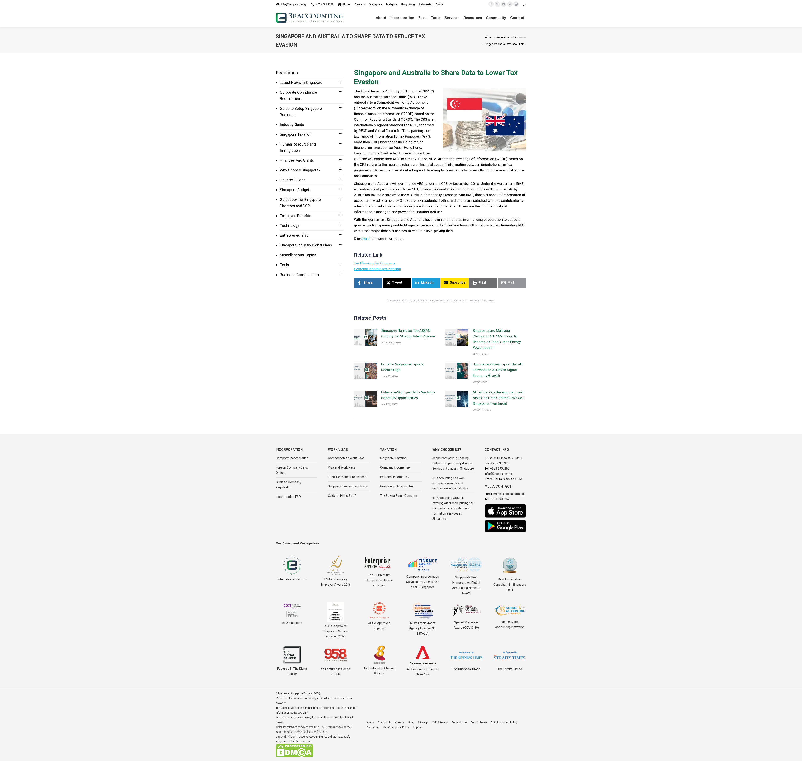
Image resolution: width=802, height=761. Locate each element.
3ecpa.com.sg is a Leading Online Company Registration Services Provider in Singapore (453, 463)
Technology (289, 225)
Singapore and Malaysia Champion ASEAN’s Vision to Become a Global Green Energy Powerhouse (497, 339)
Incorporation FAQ (288, 497)
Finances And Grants (297, 160)
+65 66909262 (499, 468)
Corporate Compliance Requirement (298, 95)
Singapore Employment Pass (347, 486)
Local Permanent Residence (347, 477)
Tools (284, 265)
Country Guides (293, 180)
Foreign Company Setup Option (292, 470)
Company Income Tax (395, 467)
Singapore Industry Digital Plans (306, 245)
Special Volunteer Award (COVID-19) (466, 625)
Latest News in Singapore (301, 82)
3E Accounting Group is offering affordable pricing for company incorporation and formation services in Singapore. (452, 508)
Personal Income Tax (394, 477)
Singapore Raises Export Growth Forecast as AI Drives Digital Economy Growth (498, 370)
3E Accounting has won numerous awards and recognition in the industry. (450, 483)
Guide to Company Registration (288, 484)
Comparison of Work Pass (346, 458)
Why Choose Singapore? (300, 170)
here (365, 238)
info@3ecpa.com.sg (294, 4)
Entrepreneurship (294, 235)
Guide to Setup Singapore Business (301, 111)
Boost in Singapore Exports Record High (402, 367)
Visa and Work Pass (341, 467)
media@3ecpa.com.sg (508, 494)
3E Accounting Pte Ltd (318, 736)
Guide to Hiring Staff (342, 496)
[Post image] (365, 337)
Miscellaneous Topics (298, 255)
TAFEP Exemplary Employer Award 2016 (336, 581)
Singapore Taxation (295, 134)
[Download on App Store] (505, 511)
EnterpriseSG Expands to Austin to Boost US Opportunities (408, 395)
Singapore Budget (294, 190)
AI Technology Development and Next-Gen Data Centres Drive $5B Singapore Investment (498, 398)
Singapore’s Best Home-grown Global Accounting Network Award (466, 585)
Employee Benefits (295, 215)
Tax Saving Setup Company (398, 496)
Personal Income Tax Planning (377, 269)
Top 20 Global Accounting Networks (510, 624)
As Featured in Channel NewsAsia (423, 671)
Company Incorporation (292, 458)
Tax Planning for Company (374, 263)
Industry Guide (292, 124)
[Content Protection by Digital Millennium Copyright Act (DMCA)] (294, 756)
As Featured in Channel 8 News (379, 670)
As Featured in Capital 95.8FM (336, 671)
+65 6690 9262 (324, 4)
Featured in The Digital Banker (292, 671)
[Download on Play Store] (505, 526)
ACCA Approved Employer (379, 625)
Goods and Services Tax (396, 486)
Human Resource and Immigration (298, 147)
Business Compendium (299, 274)
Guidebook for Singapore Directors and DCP (300, 202)
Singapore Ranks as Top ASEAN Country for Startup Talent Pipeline (408, 333)
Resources (287, 72)
